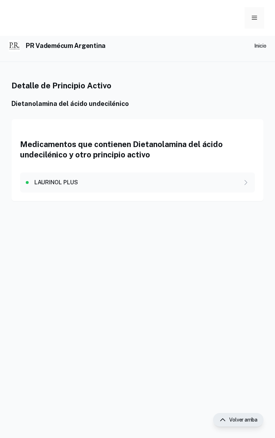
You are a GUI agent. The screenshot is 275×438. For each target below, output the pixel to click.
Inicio (260, 46)
